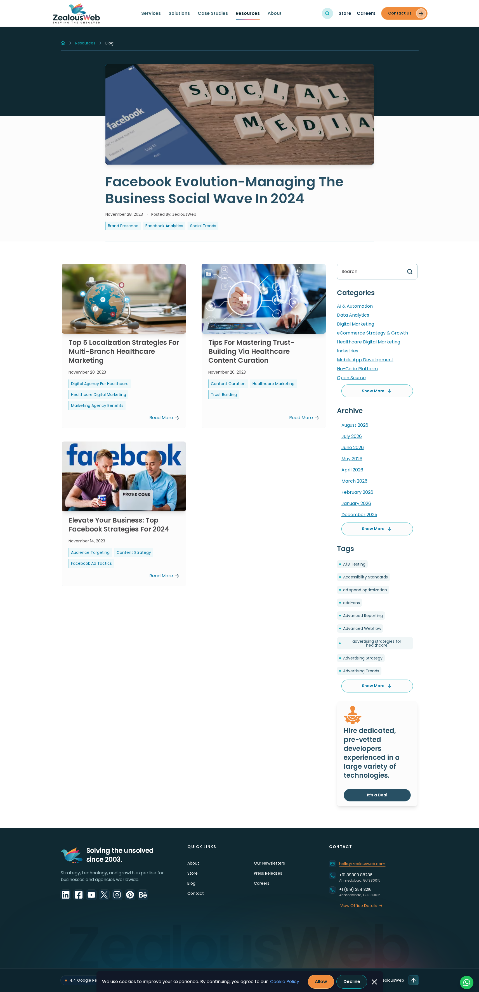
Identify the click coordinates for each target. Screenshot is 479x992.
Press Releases (268, 873)
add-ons (351, 603)
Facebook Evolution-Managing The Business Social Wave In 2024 (224, 190)
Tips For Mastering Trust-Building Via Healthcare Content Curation (251, 351)
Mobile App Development (365, 360)
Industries (347, 351)
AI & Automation (355, 306)
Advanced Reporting (363, 615)
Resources (248, 13)
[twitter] (104, 895)
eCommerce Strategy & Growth (372, 333)
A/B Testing (354, 564)
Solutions (179, 13)
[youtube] (91, 895)
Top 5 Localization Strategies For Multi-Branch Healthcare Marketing (124, 351)
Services (151, 13)
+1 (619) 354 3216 (355, 889)
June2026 (352, 447)
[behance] (143, 895)
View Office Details (358, 905)
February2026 (357, 492)
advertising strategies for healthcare (376, 643)
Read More (161, 417)
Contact (195, 893)
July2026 (351, 436)
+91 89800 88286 (355, 875)
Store (345, 13)
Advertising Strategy (363, 658)
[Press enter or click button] (407, 271)
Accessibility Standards (365, 577)
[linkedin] (66, 895)
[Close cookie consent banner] (374, 982)
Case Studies (213, 13)
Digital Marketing (355, 324)
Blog (191, 883)
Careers (366, 13)
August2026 (354, 425)
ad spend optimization (365, 590)
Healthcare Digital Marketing (368, 342)
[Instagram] (117, 895)
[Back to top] (414, 980)
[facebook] (79, 895)
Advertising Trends (361, 671)
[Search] (327, 13)
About (275, 13)
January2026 (356, 503)
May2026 (351, 458)
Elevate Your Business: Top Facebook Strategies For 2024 (119, 525)
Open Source (351, 377)
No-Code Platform (357, 369)
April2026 (352, 470)
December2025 (359, 514)
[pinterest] (130, 895)
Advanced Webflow (362, 628)
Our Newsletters (269, 863)
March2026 (354, 481)
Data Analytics (353, 315)
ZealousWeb (392, 980)
